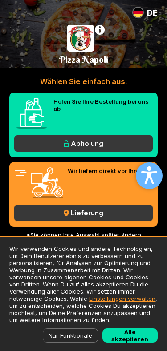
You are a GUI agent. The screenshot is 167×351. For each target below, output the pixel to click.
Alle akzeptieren (129, 335)
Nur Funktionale (70, 335)
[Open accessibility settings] (149, 175)
